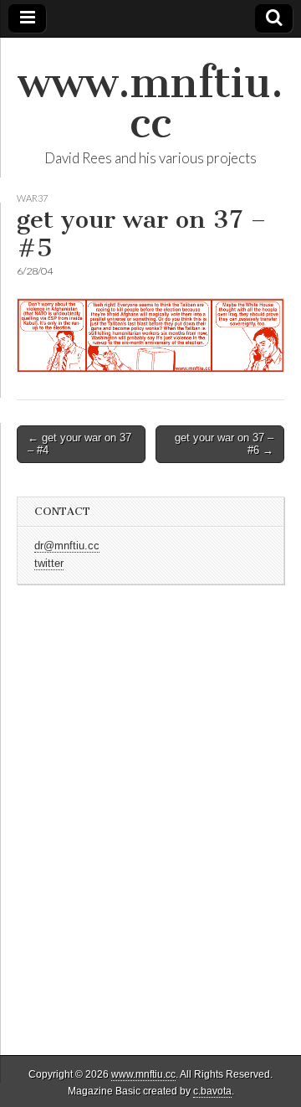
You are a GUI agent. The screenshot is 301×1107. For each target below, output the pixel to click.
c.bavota (212, 1091)
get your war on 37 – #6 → (224, 444)
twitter (49, 563)
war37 (32, 198)
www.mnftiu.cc (150, 102)
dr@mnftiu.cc (66, 546)
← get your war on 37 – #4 (79, 444)
